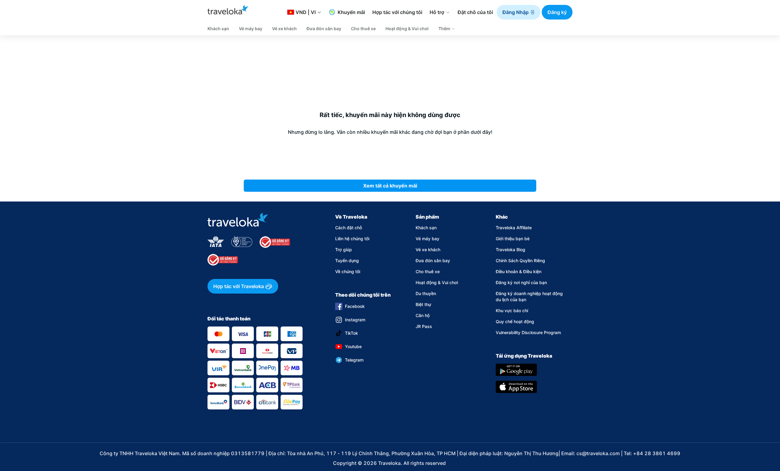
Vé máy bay (427, 238)
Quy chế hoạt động (515, 321)
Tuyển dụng (347, 260)
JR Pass (424, 326)
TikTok (351, 333)
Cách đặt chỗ (348, 227)
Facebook (355, 306)
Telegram (354, 359)
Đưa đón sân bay (433, 260)
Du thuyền (426, 293)
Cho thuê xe (428, 271)
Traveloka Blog (510, 249)
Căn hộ (423, 315)
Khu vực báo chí (512, 310)
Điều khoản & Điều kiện (518, 271)
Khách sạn (426, 227)
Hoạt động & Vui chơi (437, 282)
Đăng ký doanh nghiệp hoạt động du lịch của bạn (529, 296)
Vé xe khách (428, 249)
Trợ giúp (343, 249)
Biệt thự (423, 304)
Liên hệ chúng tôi (352, 238)
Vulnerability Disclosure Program (528, 332)
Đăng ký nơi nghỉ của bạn (521, 282)
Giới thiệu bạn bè (513, 238)
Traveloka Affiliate (514, 227)
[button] (519, 12)
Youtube (353, 346)
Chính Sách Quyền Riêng (520, 260)
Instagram (355, 319)
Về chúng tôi (347, 271)
